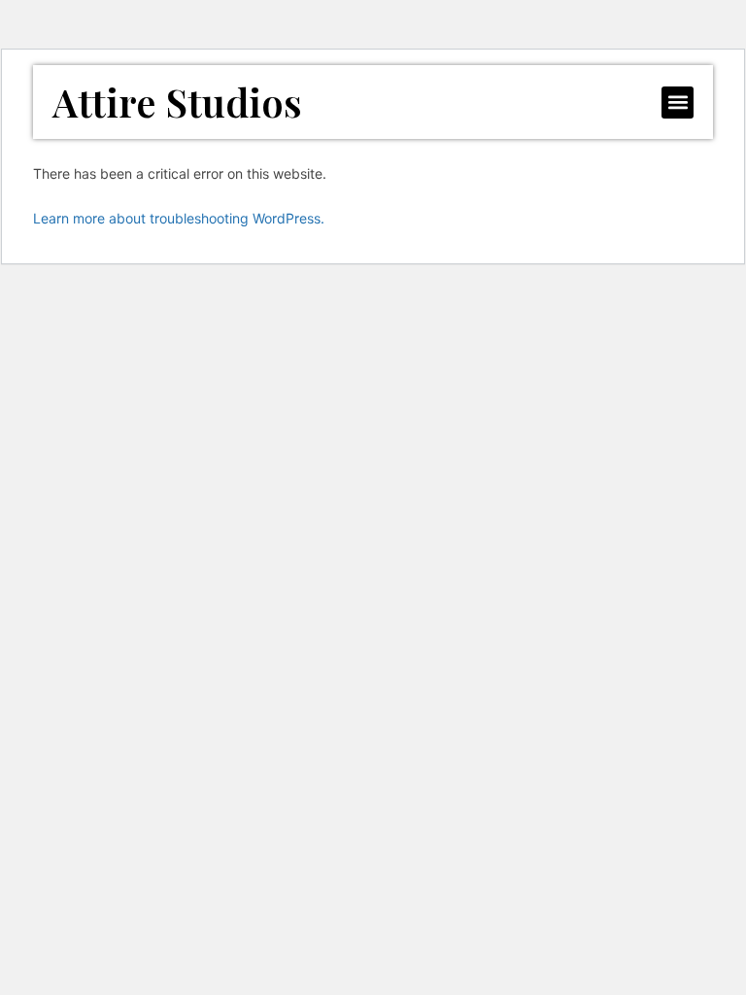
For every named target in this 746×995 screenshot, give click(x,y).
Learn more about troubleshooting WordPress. (178, 218)
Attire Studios (177, 101)
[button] (677, 102)
